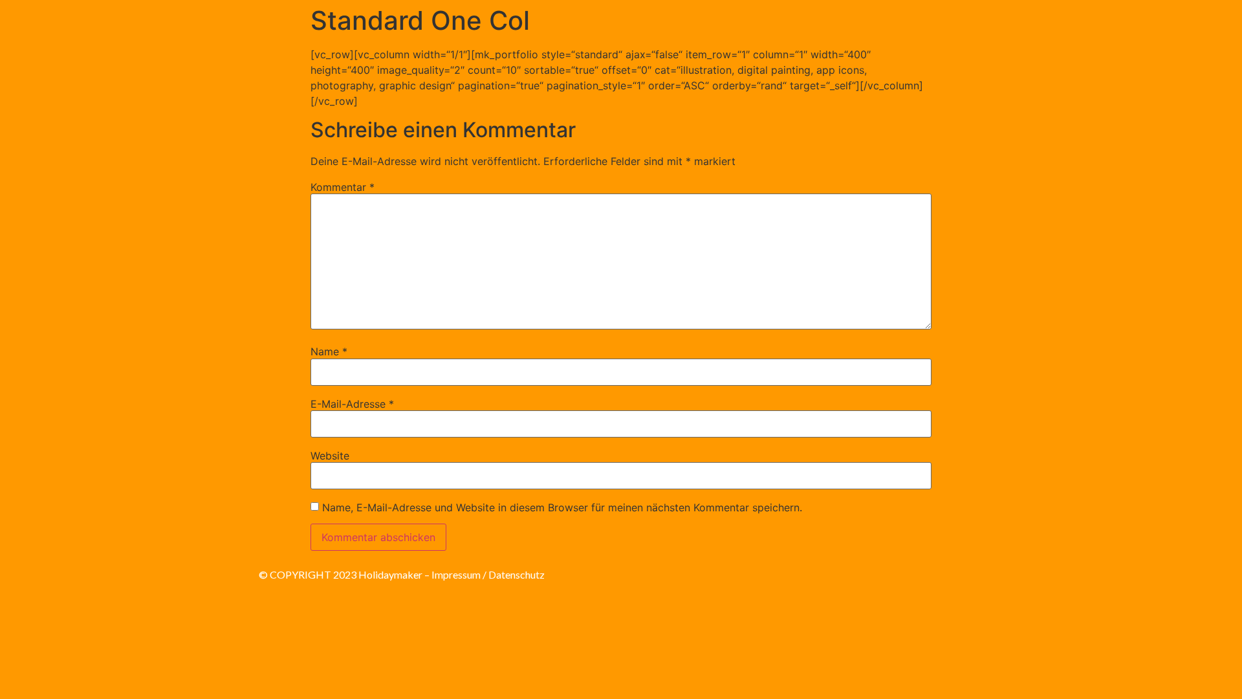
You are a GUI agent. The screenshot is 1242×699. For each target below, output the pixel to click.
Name (328, 351)
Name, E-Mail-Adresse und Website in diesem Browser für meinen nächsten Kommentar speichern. (562, 507)
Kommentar (342, 187)
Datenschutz (516, 574)
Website (329, 455)
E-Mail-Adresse (352, 404)
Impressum (456, 574)
